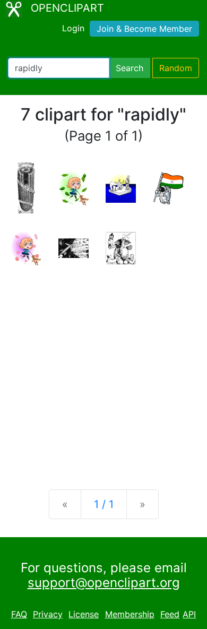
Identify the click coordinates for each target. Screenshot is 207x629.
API (189, 614)
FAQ (19, 614)
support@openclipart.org (104, 582)
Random (175, 68)
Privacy (48, 614)
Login (73, 28)
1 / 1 (104, 504)
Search (129, 68)
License (83, 614)
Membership (129, 614)
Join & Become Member (144, 28)
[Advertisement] (103, 368)
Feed (169, 614)
